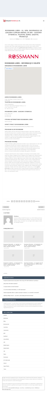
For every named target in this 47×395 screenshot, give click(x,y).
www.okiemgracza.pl (6, 389)
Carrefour (6, 327)
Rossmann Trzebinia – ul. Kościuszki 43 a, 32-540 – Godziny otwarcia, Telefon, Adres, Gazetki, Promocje (13, 264)
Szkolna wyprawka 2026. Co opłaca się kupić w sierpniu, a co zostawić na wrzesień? (21, 292)
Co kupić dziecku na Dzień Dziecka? (11, 286)
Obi (4, 351)
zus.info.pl (22, 387)
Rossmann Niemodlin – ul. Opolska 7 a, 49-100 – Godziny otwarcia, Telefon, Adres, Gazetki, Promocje (12, 245)
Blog (4, 321)
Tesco (5, 369)
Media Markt (6, 348)
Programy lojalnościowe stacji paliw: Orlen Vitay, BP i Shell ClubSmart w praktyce (21, 280)
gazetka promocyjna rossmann (25, 47)
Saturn (5, 363)
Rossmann (28, 39)
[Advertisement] (23, 8)
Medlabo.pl (37, 387)
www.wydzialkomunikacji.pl (13, 387)
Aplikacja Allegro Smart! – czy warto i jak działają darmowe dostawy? (18, 295)
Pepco (5, 354)
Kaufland (5, 336)
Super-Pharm (6, 366)
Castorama (6, 330)
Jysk (4, 333)
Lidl (4, 342)
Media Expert (6, 345)
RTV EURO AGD (7, 360)
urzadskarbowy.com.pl (29, 387)
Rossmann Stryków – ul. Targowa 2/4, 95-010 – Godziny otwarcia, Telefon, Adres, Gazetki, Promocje (33, 264)
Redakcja (17, 39)
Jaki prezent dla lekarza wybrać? (11, 283)
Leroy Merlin (6, 339)
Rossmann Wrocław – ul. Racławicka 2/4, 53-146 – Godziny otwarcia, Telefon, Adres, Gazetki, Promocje (33, 245)
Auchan (5, 315)
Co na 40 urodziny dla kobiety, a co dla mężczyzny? (15, 289)
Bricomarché (6, 324)
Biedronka (6, 318)
